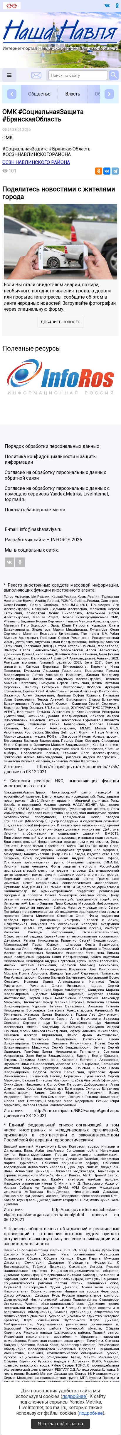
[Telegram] (115, 171)
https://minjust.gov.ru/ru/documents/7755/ (78, 766)
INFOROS (60, 539)
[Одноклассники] (98, 171)
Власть (72, 94)
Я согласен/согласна (60, 1423)
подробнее (74, 1396)
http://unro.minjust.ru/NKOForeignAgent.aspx (76, 1110)
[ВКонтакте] (106, 171)
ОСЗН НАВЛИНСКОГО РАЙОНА (36, 162)
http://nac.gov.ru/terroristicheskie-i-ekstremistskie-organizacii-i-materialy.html (61, 1212)
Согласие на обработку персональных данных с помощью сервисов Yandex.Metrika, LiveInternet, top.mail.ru (57, 493)
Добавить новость (60, 322)
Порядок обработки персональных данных (52, 446)
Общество (39, 94)
